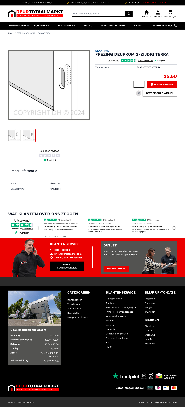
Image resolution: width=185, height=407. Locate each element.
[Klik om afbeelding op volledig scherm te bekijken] (49, 85)
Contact (110, 303)
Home (11, 33)
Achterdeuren (66, 25)
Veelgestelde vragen (116, 316)
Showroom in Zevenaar (155, 3)
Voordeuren (41, 25)
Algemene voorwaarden (166, 402)
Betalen (110, 320)
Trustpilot (150, 312)
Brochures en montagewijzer (121, 307)
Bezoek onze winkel (159, 93)
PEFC (109, 347)
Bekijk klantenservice (67, 266)
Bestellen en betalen (117, 333)
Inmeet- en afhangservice (119, 312)
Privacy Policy (145, 402)
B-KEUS (138, 25)
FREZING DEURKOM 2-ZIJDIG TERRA (33, 33)
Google (148, 307)
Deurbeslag (73, 313)
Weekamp (150, 335)
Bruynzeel (150, 343)
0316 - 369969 (62, 250)
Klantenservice (163, 25)
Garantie (110, 329)
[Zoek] (129, 14)
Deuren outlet (116, 268)
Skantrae (149, 326)
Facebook (150, 303)
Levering (110, 325)
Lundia (148, 339)
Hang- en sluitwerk (113, 25)
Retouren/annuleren (117, 338)
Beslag (88, 25)
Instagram (150, 298)
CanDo (148, 330)
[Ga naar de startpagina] (35, 13)
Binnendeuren (17, 25)
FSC (108, 342)
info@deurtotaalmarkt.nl (67, 253)
